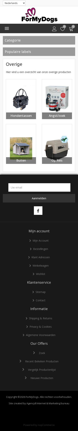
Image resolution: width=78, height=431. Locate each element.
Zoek (42, 353)
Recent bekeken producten (41, 361)
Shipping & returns (40, 318)
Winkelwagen (41, 265)
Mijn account (41, 240)
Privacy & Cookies (41, 326)
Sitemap (41, 292)
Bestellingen (40, 249)
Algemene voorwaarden (40, 335)
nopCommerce (46, 425)
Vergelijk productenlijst (42, 369)
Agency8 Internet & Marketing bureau (48, 403)
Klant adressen (40, 257)
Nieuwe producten (41, 378)
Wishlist (40, 274)
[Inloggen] (54, 29)
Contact (40, 300)
